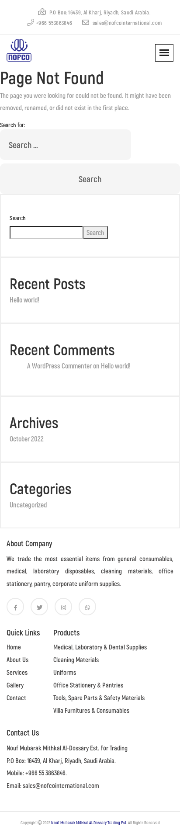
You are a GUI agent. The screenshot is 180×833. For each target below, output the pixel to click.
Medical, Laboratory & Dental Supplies (100, 647)
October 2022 (27, 438)
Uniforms (64, 672)
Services (17, 672)
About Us (17, 659)
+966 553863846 (54, 22)
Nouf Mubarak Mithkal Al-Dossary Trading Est (88, 822)
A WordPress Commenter (59, 365)
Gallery (15, 685)
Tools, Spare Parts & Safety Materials (99, 697)
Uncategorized (28, 504)
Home (14, 647)
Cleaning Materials (76, 659)
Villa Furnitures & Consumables (91, 710)
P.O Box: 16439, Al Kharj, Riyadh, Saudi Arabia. (99, 12)
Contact (16, 697)
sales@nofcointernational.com (126, 22)
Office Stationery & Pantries (88, 685)
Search (18, 218)
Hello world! (24, 299)
